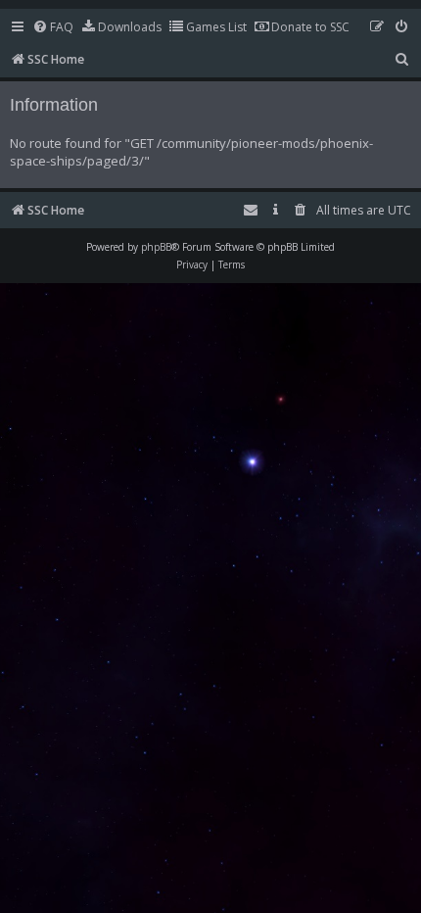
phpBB (156, 247)
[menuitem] (52, 28)
